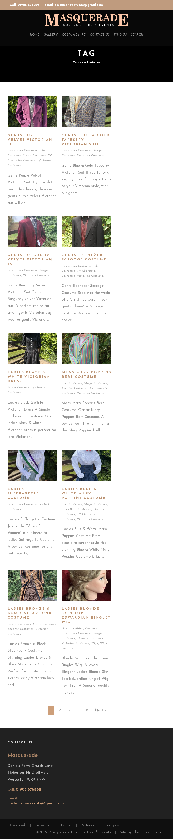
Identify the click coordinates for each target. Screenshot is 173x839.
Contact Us (100, 34)
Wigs (94, 643)
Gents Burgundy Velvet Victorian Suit (30, 259)
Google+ (111, 825)
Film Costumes (72, 383)
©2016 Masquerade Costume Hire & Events (73, 832)
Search (137, 34)
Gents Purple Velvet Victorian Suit (30, 140)
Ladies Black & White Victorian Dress (29, 377)
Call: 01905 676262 (25, 5)
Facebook (18, 825)
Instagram (43, 825)
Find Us (120, 34)
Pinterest (88, 825)
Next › (100, 710)
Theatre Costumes (75, 388)
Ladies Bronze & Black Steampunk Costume (30, 613)
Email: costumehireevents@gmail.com (73, 5)
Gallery (51, 34)
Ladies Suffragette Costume (23, 493)
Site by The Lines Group (140, 832)
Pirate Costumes (19, 624)
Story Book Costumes (76, 509)
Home (34, 34)
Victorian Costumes (91, 155)
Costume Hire (74, 34)
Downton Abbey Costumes (80, 628)
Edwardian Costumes (23, 150)
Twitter (66, 825)
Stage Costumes (34, 155)
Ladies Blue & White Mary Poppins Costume (84, 493)
